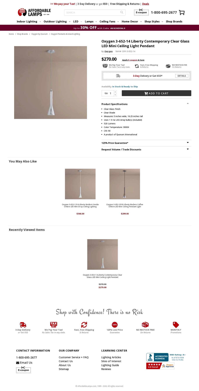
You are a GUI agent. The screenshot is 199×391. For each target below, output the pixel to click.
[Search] (121, 13)
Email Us (25, 363)
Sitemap (64, 369)
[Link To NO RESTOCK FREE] (145, 324)
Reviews (106, 369)
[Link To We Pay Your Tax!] (53, 324)
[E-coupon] (141, 12)
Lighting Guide (110, 365)
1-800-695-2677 (26, 357)
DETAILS (182, 75)
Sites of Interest (111, 361)
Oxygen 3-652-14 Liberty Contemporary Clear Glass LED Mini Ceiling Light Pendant (102, 276)
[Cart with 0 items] (182, 12)
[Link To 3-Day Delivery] (23, 324)
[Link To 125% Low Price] (115, 324)
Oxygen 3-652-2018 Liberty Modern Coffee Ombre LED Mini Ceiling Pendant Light (124, 205)
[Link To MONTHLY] (176, 324)
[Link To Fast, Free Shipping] (84, 324)
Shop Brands (174, 21)
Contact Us (66, 361)
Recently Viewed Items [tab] (27, 230)
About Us (65, 365)
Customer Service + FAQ (74, 357)
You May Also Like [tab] (23, 161)
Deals (145, 4)
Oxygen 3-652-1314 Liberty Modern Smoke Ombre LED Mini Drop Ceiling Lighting (80, 205)
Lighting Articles (111, 357)
